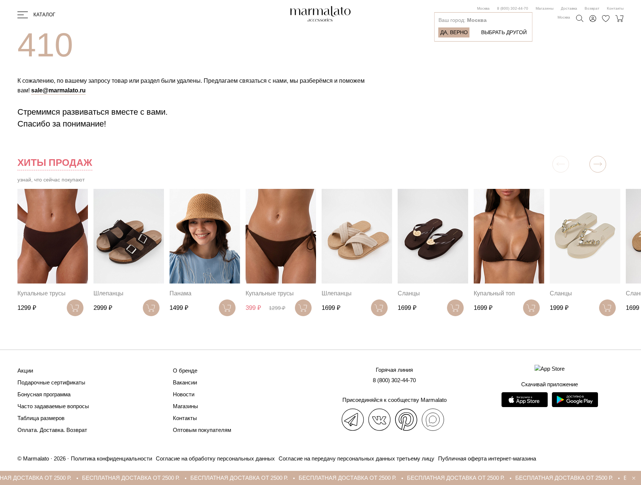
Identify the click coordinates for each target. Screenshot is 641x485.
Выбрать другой (504, 32)
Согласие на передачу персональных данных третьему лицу (356, 458)
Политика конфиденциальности (111, 458)
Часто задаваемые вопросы (53, 406)
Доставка (569, 8)
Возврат (592, 8)
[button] (597, 164)
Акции (25, 370)
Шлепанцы (108, 293)
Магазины (544, 8)
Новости (183, 394)
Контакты (615, 8)
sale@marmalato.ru (58, 90)
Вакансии (185, 382)
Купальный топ (494, 293)
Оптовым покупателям (202, 430)
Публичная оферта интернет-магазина (487, 458)
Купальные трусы (41, 293)
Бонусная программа (43, 394)
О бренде (185, 370)
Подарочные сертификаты (51, 382)
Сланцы (409, 293)
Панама (180, 293)
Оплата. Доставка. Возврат (52, 430)
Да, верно (454, 32)
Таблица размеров (41, 418)
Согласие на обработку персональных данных (215, 458)
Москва (483, 8)
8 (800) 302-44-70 (512, 8)
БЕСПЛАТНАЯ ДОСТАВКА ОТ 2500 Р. (111, 478)
